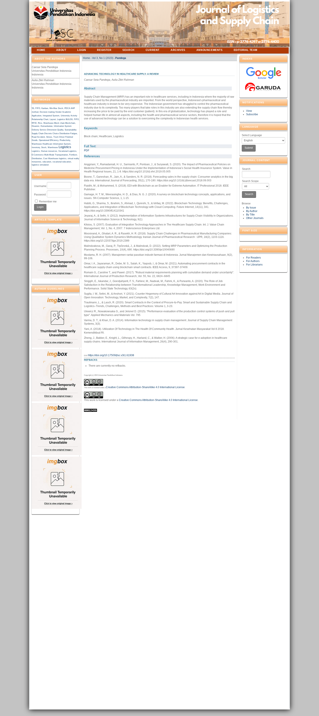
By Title (250, 214)
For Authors (253, 261)
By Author (251, 211)
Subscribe (252, 114)
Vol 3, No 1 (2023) (102, 58)
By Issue (251, 207)
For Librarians (254, 264)
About (61, 50)
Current (153, 50)
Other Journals (254, 218)
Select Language (252, 135)
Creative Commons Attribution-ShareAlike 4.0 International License (145, 387)
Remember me (48, 201)
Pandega (120, 58)
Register (104, 50)
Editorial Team (245, 50)
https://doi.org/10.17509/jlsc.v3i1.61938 (111, 355)
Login (81, 50)
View (249, 110)
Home (41, 50)
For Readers (253, 257)
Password (40, 194)
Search (246, 168)
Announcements (209, 50)
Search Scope (250, 181)
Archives (178, 50)
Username (40, 186)
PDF (86, 150)
